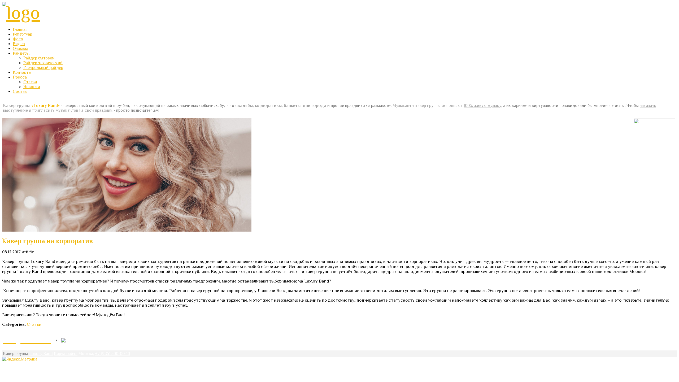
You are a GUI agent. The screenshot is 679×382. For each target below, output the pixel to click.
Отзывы (20, 48)
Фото (18, 39)
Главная (20, 29)
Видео (19, 43)
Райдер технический (43, 62)
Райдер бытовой (39, 58)
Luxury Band (41, 353)
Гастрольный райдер (43, 67)
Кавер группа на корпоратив (47, 241)
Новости (31, 86)
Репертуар (22, 34)
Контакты (22, 72)
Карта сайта (65, 353)
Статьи (30, 82)
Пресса (20, 77)
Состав (20, 91)
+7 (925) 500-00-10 (112, 353)
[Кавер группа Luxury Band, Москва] (21, 12)
